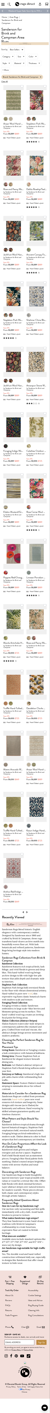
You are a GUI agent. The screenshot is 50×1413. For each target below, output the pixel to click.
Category (6, 56)
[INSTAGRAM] (6, 1356)
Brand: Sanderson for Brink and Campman (20, 77)
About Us (9, 1295)
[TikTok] (28, 1356)
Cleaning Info (33, 1310)
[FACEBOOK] (11, 1356)
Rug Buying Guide (35, 1305)
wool (30, 993)
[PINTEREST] (16, 1356)
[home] (25, 5)
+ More (6, 70)
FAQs (7, 1305)
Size (19, 56)
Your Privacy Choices (26, 1390)
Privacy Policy (16, 1350)
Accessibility (33, 1290)
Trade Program (11, 1315)
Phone (8, 1327)
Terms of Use (28, 1350)
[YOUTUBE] (22, 1356)
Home (4, 17)
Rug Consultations (36, 1315)
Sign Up (41, 1342)
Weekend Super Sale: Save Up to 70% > (25, 10)
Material (17, 63)
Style (5, 63)
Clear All (4, 81)
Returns (8, 1310)
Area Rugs (13, 17)
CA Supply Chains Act (35, 1387)
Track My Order (12, 1290)
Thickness (33, 63)
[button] (47, 4)
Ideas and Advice (35, 1300)
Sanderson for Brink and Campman (12, 127)
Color (31, 56)
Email (39, 1327)
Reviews (8, 1300)
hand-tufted (18, 1099)
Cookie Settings (34, 1295)
